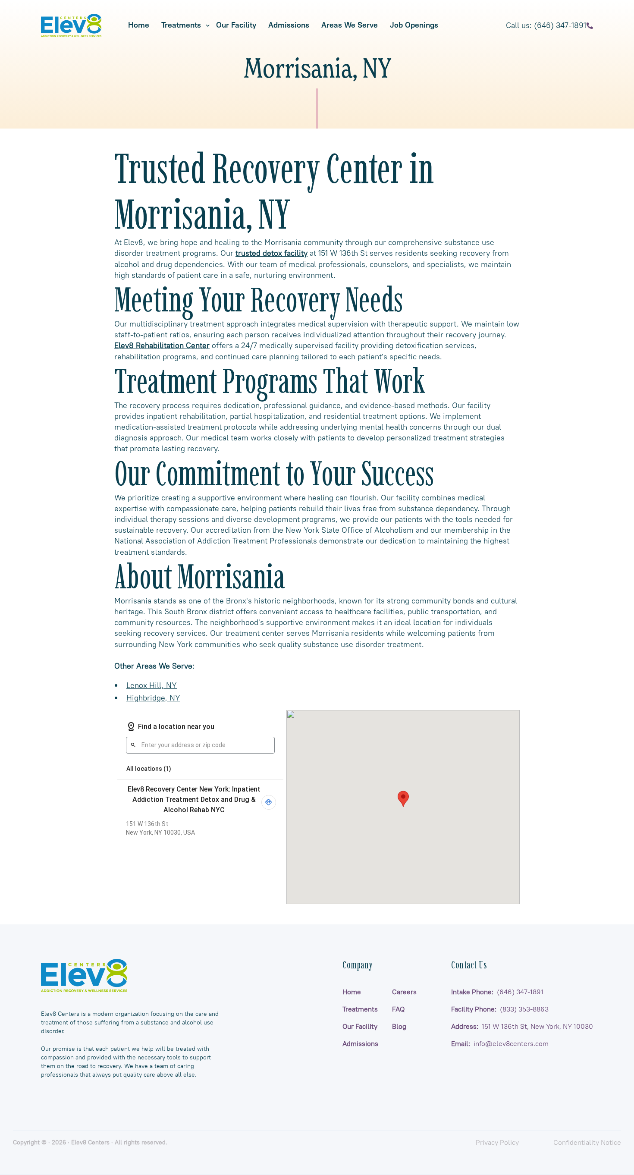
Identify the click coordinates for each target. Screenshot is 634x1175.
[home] (71, 25)
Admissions (360, 1043)
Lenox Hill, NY (151, 685)
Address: (522, 1026)
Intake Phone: (497, 991)
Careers (404, 991)
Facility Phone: (500, 1008)
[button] (182, 25)
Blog (399, 1026)
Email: (500, 1043)
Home (351, 991)
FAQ (398, 1008)
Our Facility (359, 1026)
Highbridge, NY (153, 698)
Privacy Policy (497, 1142)
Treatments (181, 25)
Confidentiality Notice (587, 1142)
